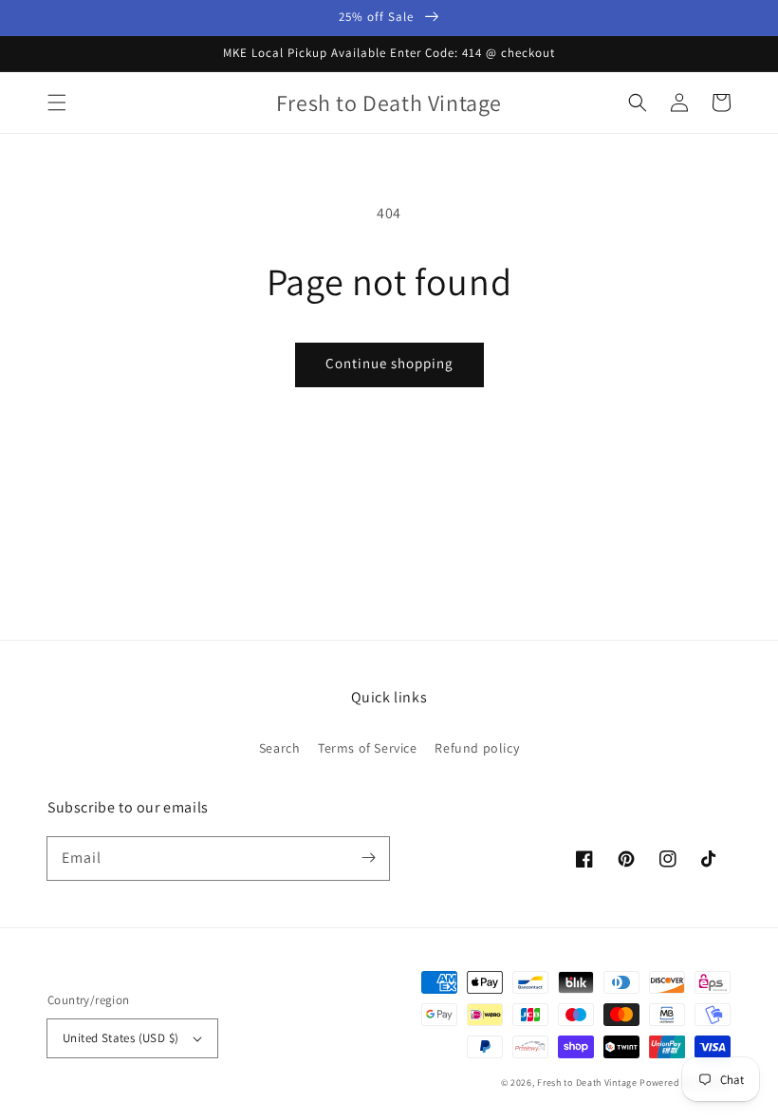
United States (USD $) (120, 1038)
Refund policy (477, 747)
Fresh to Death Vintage (588, 1082)
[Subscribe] (368, 858)
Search (280, 747)
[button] (57, 102)
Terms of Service (367, 747)
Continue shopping (389, 363)
